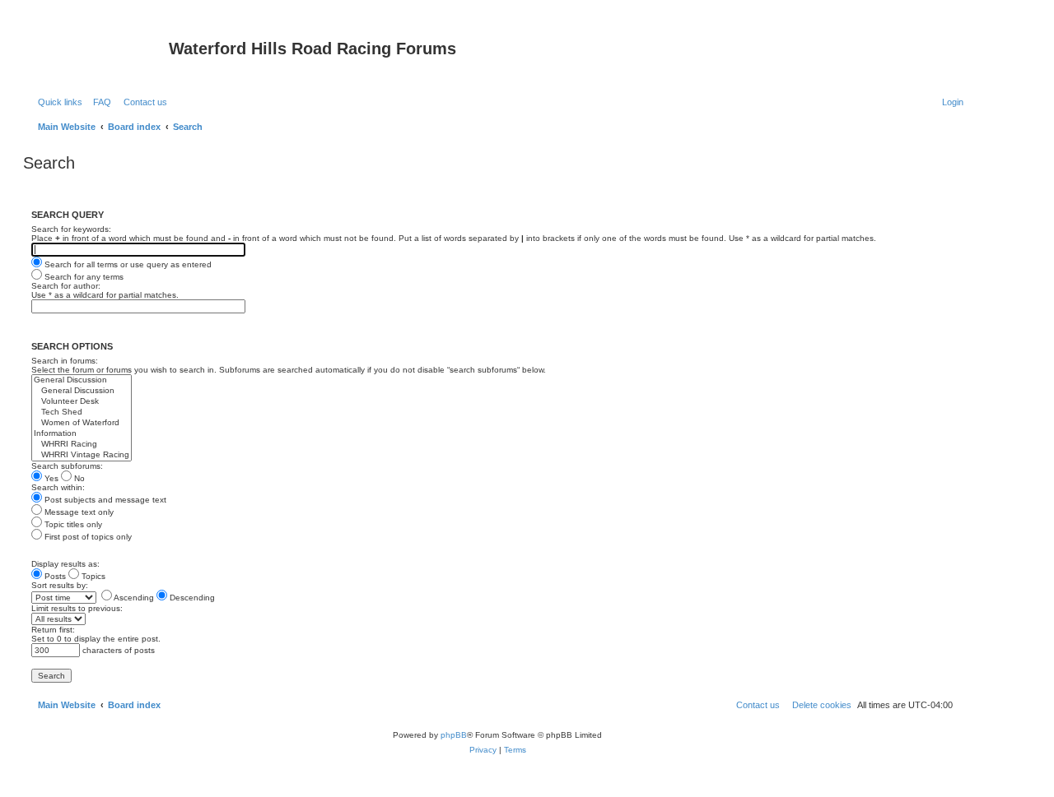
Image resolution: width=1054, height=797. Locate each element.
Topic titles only (72, 524)
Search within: (58, 487)
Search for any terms (83, 276)
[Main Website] (98, 53)
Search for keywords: (71, 229)
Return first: (53, 629)
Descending (191, 597)
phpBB (454, 734)
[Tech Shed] (81, 412)
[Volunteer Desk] (81, 401)
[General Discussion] (81, 380)
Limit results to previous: (77, 608)
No (78, 478)
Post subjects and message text (104, 499)
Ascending (133, 597)
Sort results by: (59, 585)
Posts (54, 576)
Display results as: (65, 563)
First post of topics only (87, 536)
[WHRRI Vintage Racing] (81, 455)
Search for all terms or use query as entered (127, 264)
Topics (92, 576)
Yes (50, 478)
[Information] (81, 434)
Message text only (78, 512)
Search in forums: (64, 360)
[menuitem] (98, 102)
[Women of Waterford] (81, 423)
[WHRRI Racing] (81, 444)
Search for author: (65, 285)
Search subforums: (67, 465)
